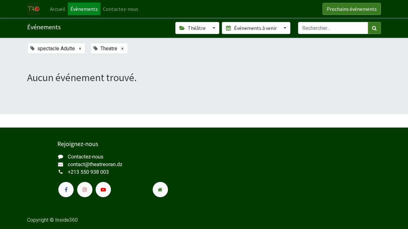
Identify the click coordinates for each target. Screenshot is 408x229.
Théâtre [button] (197, 28)
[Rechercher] (374, 28)
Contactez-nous (86, 157)
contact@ (79, 164)
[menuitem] (57, 9)
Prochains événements (352, 9)
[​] (66, 189)
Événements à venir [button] (255, 28)
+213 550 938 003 (88, 172)
